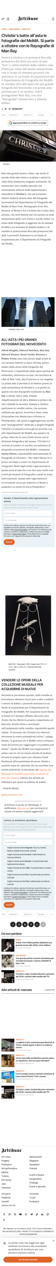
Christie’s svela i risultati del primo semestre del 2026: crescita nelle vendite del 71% (35, 975)
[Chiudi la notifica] (53, 1240)
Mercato (26, 29)
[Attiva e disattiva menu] (2, 19)
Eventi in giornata (37, 1186)
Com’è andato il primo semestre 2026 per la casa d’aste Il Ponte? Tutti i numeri (35, 1075)
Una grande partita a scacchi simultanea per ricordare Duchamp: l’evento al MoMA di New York (35, 960)
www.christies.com (11, 794)
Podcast (33, 1168)
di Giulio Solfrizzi (23, 948)
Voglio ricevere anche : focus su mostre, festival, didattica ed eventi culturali (26, 849)
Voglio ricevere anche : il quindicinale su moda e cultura (29, 869)
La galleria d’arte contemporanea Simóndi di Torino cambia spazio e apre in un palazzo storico (35, 1045)
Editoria (4, 1172)
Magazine (33, 1160)
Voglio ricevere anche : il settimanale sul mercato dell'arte (26, 856)
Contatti (5, 1201)
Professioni (14, 29)
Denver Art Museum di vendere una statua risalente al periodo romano (26, 773)
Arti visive (5, 1156)
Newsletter (34, 1164)
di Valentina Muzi (23, 1050)
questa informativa (19, 534)
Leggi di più (50, 990)
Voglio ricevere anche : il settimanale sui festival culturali (28, 883)
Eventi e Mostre (36, 1175)
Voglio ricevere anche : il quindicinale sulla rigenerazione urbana (27, 862)
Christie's (13, 115)
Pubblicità (5, 1197)
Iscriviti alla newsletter (28, 1259)
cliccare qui (23, 808)
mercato (28, 115)
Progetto (5, 1160)
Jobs (3, 1183)
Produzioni (34, 1201)
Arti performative (9, 1168)
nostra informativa (20, 530)
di (5, 109)
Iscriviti (9, 542)
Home (4, 29)
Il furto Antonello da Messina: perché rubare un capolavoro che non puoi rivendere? (35, 1059)
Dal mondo (21, 956)
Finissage (33, 1182)
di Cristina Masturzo (25, 1063)
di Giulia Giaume (23, 966)
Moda (18, 940)
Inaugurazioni (35, 1178)
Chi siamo (5, 1193)
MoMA (41, 115)
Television (6, 1187)
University (34, 1193)
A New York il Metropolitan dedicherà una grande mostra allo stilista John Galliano (34, 943)
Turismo (5, 1176)
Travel (32, 1197)
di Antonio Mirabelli (25, 979)
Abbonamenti (35, 1156)
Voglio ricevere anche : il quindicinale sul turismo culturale (28, 876)
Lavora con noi (8, 1205)
